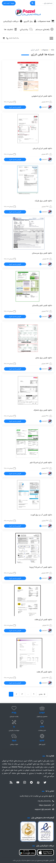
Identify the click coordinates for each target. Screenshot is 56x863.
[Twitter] (45, 782)
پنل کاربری (28, 21)
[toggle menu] (51, 38)
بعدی (40, 694)
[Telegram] (31, 782)
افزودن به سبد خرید (15, 107)
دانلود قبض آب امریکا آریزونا (40, 567)
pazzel (44, 107)
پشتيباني (24, 29)
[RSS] (11, 782)
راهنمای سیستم (42, 29)
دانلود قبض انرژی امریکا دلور (41, 462)
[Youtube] (17, 782)
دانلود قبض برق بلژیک (43, 201)
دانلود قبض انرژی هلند (43, 619)
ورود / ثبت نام (9, 3)
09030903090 (14, 38)
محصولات (44, 50)
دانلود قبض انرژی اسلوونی (42, 96)
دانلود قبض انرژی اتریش (42, 148)
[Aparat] (38, 782)
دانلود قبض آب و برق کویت (41, 515)
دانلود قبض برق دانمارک (43, 410)
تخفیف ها (8, 29)
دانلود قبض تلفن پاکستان (42, 305)
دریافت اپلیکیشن (10, 21)
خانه (52, 50)
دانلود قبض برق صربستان (42, 253)
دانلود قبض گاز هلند (44, 672)
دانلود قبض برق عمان (43, 358)
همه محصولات (44, 21)
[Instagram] (24, 782)
